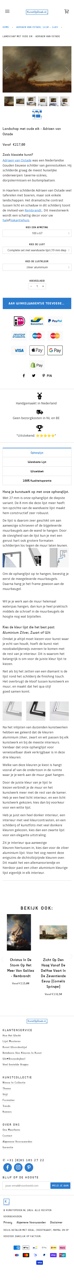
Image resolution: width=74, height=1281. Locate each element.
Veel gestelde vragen (16, 1064)
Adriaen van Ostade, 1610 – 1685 (37, 27)
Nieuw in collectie (14, 1082)
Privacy (7, 1222)
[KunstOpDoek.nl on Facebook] (7, 1168)
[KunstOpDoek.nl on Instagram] (18, 1168)
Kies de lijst (37, 244)
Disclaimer (56, 1222)
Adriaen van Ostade (17, 160)
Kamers (7, 1111)
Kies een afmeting (37, 227)
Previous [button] (8, 70)
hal (5, 220)
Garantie (8, 1147)
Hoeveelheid (37, 280)
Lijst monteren (12, 1041)
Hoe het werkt (12, 1035)
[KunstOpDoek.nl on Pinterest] (29, 1168)
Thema (7, 1088)
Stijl (5, 1094)
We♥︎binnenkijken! (14, 1058)
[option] (37, 69)
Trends (6, 1106)
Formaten (9, 1100)
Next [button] (65, 70)
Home (6, 27)
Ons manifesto (11, 1129)
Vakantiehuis (19, 220)
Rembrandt (33, 210)
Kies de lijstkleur (37, 261)
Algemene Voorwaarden (31, 1222)
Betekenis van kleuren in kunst (22, 1052)
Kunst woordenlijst (15, 1047)
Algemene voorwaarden (17, 1141)
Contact (7, 1135)
